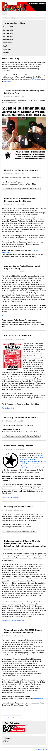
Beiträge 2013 (8, 30)
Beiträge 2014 (8, 27)
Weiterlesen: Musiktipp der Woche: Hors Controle (22, 189)
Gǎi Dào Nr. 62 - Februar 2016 (17, 336)
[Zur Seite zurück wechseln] (9, 717)
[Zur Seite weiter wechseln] (14, 717)
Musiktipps (7, 49)
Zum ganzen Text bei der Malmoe (13, 621)
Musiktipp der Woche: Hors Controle (21, 170)
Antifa (5, 46)
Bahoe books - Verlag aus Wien (18, 446)
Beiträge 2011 (8, 36)
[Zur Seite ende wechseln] (19, 717)
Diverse (6, 52)
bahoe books (39, 455)
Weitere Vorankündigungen (11, 497)
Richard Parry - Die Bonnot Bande (33, 468)
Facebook (7, 81)
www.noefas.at (38, 699)
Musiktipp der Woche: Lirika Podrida (21, 417)
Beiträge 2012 (8, 33)
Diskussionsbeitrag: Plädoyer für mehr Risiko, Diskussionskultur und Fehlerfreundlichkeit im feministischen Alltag (25, 543)
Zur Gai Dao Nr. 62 (8, 408)
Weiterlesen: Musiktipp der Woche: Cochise (20, 531)
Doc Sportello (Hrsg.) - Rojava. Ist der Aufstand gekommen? (32, 464)
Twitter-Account (36, 79)
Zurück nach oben (41, 749)
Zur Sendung (6, 316)
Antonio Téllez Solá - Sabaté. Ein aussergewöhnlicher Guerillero (31, 460)
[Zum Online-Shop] (14, 728)
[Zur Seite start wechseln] (4, 717)
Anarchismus (8, 40)
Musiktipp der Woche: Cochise (18, 507)
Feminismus (7, 43)
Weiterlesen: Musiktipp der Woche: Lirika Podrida (22, 436)
